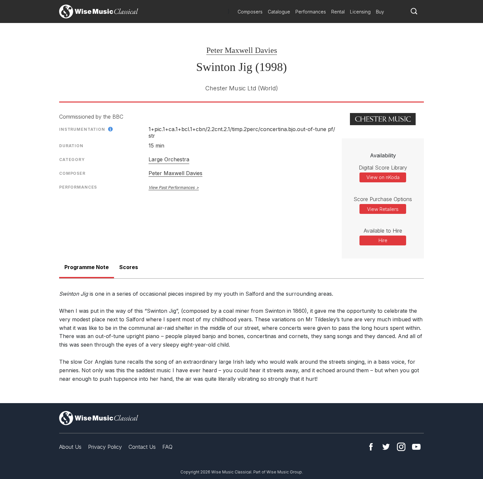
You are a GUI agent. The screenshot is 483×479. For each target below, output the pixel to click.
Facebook (371, 447)
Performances (310, 11)
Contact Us (142, 447)
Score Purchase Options (383, 199)
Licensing (360, 11)
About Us (70, 447)
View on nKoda (383, 177)
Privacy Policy (105, 447)
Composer (72, 173)
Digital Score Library (383, 167)
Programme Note (86, 267)
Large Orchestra (169, 159)
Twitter (386, 447)
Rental (338, 11)
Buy (380, 11)
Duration (71, 145)
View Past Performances (172, 187)
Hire (383, 240)
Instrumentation (82, 129)
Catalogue (279, 11)
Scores (128, 267)
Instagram (401, 447)
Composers (250, 11)
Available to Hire (383, 230)
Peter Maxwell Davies (241, 50)
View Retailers (383, 209)
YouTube (416, 447)
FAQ (167, 447)
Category (72, 159)
